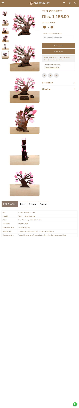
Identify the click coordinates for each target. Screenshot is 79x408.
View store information (52, 67)
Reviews (43, 204)
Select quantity (48, 23)
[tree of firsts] (25, 25)
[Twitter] (50, 75)
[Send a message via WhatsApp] (75, 404)
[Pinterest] (56, 75)
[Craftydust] (39, 3)
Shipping (32, 204)
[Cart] (75, 3)
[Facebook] (44, 75)
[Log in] (69, 3)
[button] (2, 3)
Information (9, 204)
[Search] (64, 3)
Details (22, 204)
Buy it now (58, 52)
